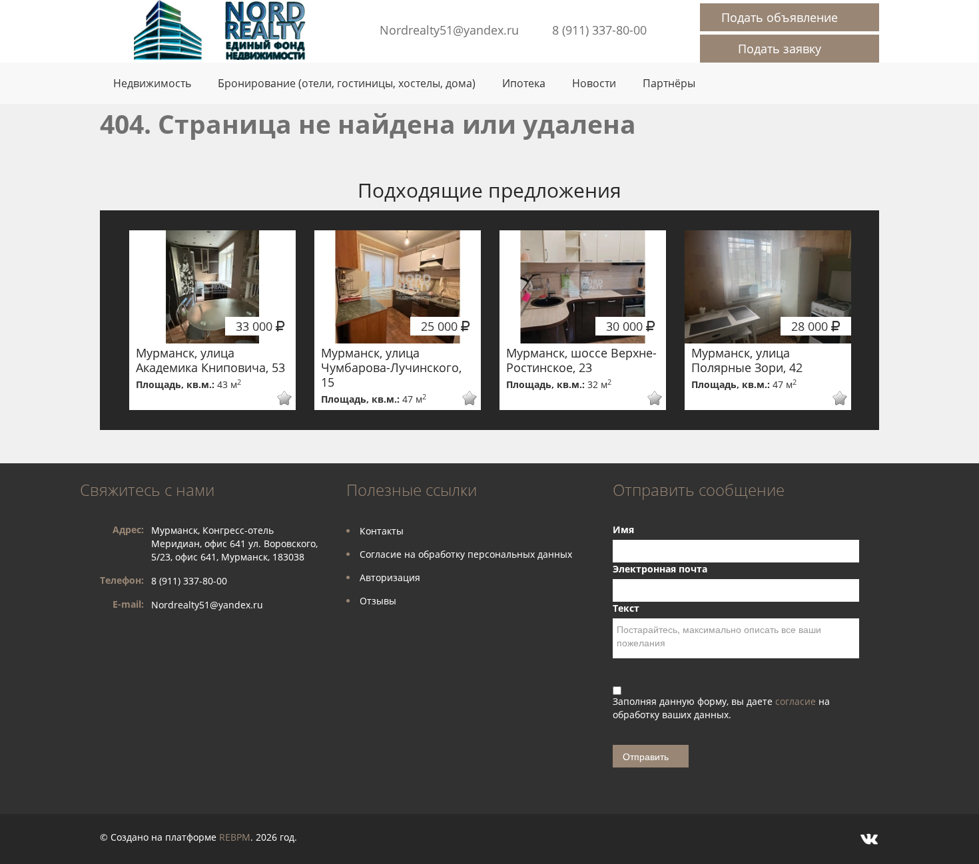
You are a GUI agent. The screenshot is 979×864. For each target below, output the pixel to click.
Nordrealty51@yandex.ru (449, 30)
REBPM (234, 837)
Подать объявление (779, 17)
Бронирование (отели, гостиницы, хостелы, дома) (347, 83)
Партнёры (669, 83)
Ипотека (523, 83)
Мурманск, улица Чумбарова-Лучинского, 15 (391, 367)
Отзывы (378, 600)
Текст (626, 608)
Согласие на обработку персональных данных (466, 554)
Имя (623, 529)
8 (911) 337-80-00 (599, 30)
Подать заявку (779, 49)
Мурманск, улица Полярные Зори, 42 (747, 360)
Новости (594, 83)
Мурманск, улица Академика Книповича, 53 (210, 360)
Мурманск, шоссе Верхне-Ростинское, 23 (581, 360)
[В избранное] (275, 398)
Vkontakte (869, 839)
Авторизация (390, 577)
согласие (796, 701)
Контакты (382, 531)
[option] (212, 320)
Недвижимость (152, 83)
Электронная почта (660, 568)
